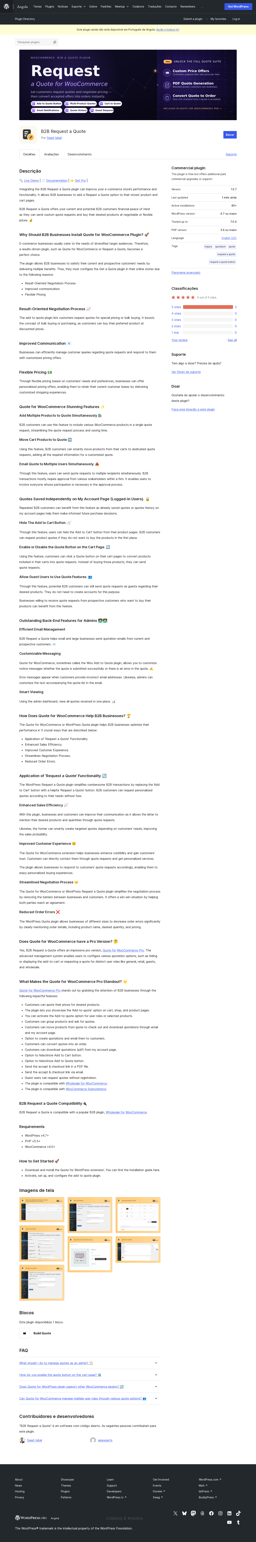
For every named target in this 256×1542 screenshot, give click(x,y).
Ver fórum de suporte (186, 372)
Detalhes (29, 154)
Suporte (231, 154)
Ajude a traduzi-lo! (167, 29)
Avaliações (51, 154)
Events (157, 1485)
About (18, 1479)
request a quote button (222, 262)
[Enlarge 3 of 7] (59, 1270)
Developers (114, 1491)
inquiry (208, 246)
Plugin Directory (25, 18)
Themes (66, 1485)
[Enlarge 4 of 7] (107, 1202)
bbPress (205, 1491)
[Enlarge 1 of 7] (59, 1202)
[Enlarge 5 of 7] (107, 1241)
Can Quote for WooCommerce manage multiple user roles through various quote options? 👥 (82, 1398)
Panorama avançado (185, 272)
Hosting (20, 1491)
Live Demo (31, 180)
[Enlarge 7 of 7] (155, 1241)
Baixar (230, 134)
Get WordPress (238, 6)
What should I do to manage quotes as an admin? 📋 (56, 1363)
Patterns (66, 1497)
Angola (55, 1518)
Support (112, 1485)
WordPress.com (210, 1479)
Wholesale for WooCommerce (86, 1083)
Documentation (56, 180)
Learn (110, 1479)
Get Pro (80, 180)
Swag (158, 1497)
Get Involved (161, 1479)
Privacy (19, 1497)
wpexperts (105, 1440)
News (18, 1485)
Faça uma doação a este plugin (193, 409)
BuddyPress (208, 1497)
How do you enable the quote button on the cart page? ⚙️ (60, 1375)
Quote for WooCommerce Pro (123, 950)
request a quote (226, 254)
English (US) (229, 238)
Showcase (67, 1479)
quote (232, 246)
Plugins (65, 1491)
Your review (179, 340)
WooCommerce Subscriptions (86, 1089)
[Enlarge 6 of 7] (155, 1202)
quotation (220, 246)
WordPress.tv (117, 1497)
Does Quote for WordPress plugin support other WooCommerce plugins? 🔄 (71, 1386)
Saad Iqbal (54, 138)
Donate (159, 1491)
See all (232, 340)
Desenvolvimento (80, 154)
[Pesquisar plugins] (54, 42)
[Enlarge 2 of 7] (59, 1230)
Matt (203, 1485)
